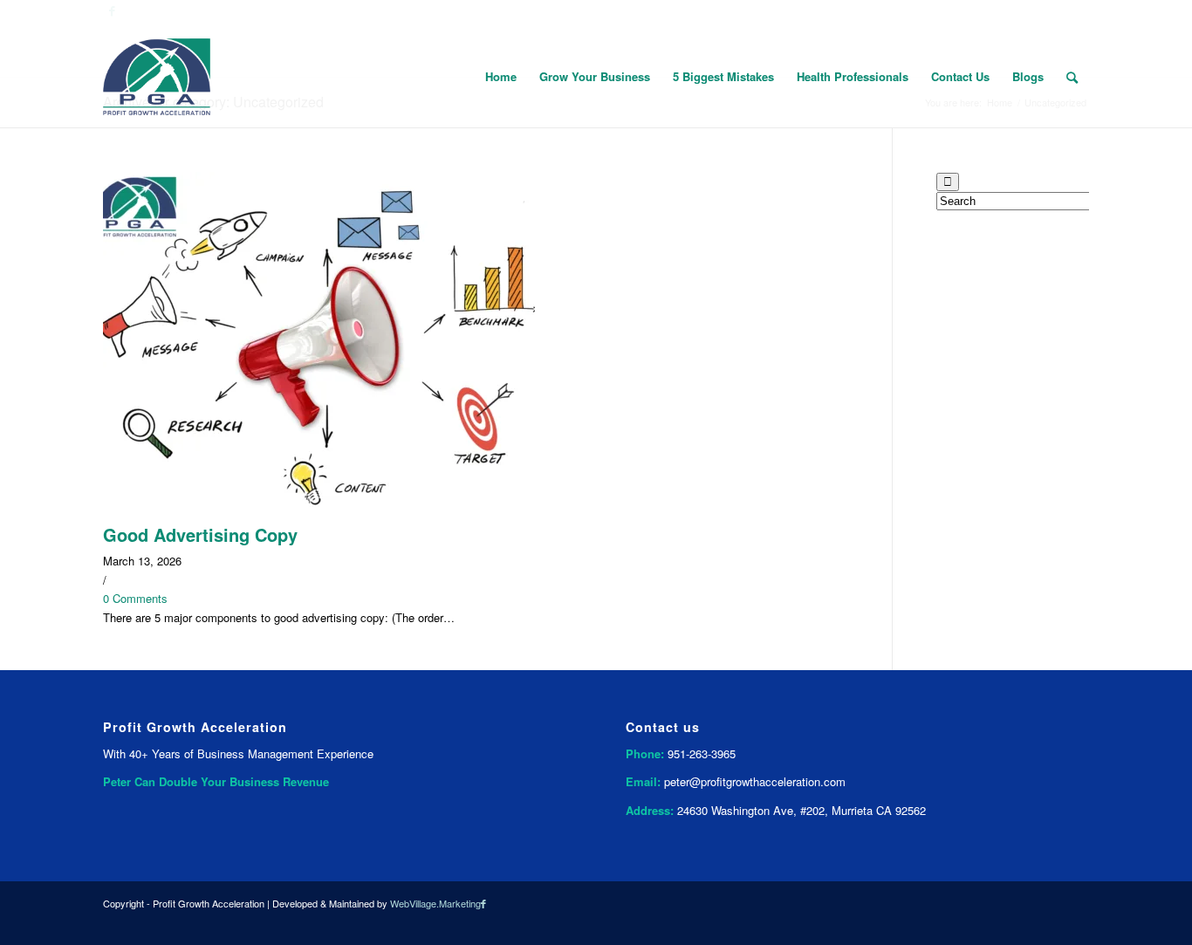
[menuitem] (501, 76)
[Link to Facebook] (483, 903)
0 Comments (135, 598)
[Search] (1072, 76)
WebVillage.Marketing (435, 903)
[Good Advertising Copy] (319, 516)
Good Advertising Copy (200, 534)
